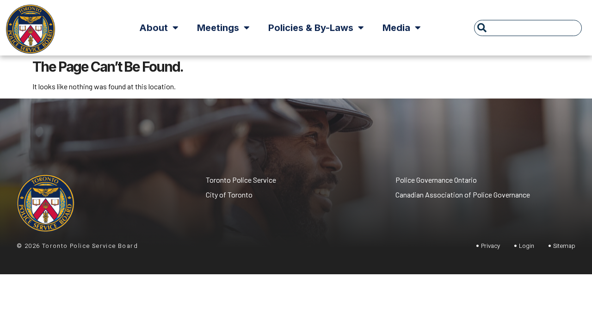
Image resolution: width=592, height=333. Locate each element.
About (153, 27)
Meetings (218, 27)
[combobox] (528, 28)
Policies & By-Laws (310, 27)
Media (396, 27)
